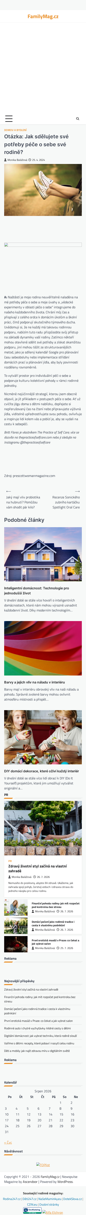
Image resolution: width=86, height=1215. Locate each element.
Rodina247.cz (12, 1198)
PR (10, 861)
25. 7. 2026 (66, 948)
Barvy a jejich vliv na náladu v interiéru (34, 682)
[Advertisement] (43, 68)
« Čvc (8, 1142)
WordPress (65, 1181)
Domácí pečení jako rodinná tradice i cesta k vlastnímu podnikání (53, 923)
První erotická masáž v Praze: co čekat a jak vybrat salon (55, 942)
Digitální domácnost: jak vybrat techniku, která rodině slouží (40, 1036)
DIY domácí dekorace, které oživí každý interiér (41, 771)
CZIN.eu (32, 1204)
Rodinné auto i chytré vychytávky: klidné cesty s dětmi (37, 1028)
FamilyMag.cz (43, 16)
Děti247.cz (30, 1198)
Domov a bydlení (15, 130)
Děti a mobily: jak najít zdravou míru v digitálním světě (37, 1051)
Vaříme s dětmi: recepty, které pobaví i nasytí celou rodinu (39, 1043)
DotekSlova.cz (72, 1198)
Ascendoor (30, 1181)
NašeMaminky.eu (50, 1198)
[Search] (78, 119)
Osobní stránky (49, 1204)
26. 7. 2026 (43, 877)
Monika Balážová (17, 160)
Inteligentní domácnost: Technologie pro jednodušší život (36, 590)
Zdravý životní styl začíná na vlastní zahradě (37, 868)
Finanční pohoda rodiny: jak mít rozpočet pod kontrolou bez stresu (56, 905)
